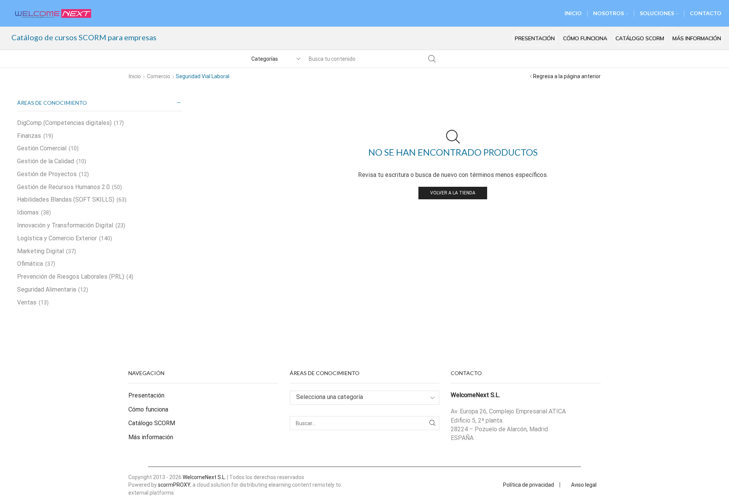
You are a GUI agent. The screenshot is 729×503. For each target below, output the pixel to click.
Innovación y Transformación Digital (65, 225)
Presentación (535, 38)
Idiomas (28, 212)
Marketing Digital (40, 251)
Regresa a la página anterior (567, 76)
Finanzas (29, 135)
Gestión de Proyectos (47, 174)
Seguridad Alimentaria (46, 289)
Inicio (135, 76)
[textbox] (358, 397)
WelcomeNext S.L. (204, 477)
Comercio (158, 76)
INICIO (573, 13)
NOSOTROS (608, 13)
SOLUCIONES (657, 13)
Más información (696, 38)
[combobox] (365, 398)
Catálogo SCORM (639, 38)
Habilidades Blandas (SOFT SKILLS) (65, 199)
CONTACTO (705, 13)
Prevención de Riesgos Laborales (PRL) (70, 276)
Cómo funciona (585, 38)
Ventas (26, 302)
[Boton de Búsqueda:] (431, 58)
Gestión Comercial (41, 148)
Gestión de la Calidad (45, 161)
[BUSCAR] (432, 423)
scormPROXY (174, 485)
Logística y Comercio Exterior (57, 238)
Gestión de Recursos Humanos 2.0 (63, 187)
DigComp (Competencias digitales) (64, 122)
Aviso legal (583, 484)
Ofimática (30, 263)
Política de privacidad (528, 484)
